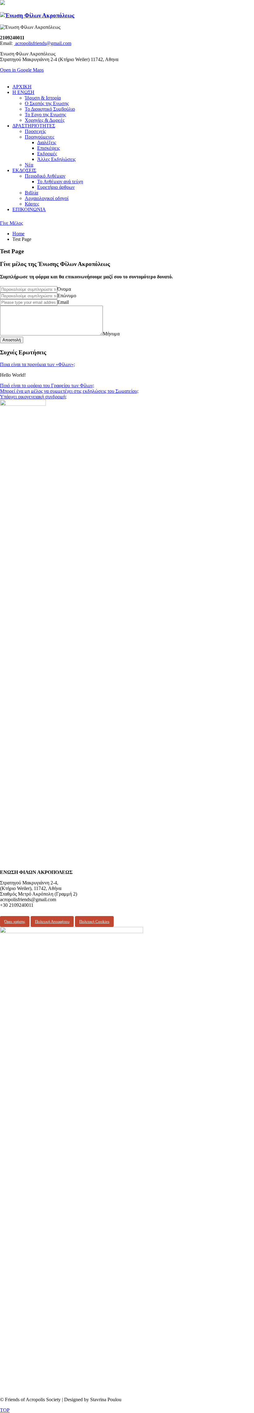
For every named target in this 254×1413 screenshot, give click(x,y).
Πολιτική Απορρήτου (52, 921)
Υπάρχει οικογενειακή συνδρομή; (33, 396)
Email (63, 302)
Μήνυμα (111, 333)
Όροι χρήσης (14, 921)
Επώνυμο (66, 295)
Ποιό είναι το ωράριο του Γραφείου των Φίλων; (47, 385)
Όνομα (64, 289)
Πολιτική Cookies (94, 921)
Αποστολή (11, 340)
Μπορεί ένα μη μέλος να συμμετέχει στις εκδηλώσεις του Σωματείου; (69, 391)
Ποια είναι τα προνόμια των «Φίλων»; (37, 364)
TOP (5, 1410)
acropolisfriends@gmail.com (42, 43)
